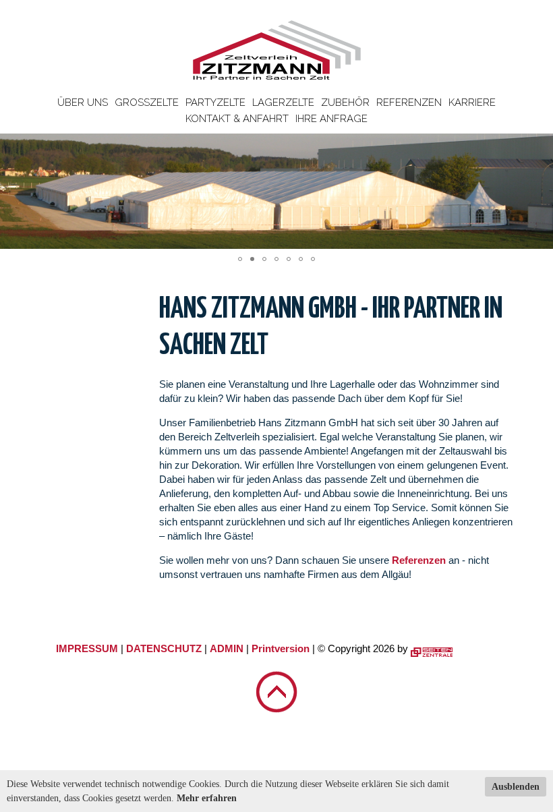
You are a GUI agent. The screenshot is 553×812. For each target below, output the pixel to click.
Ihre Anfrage (331, 119)
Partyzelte (215, 102)
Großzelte (147, 102)
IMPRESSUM (87, 648)
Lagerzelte (283, 102)
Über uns (82, 102)
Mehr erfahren (207, 798)
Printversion (281, 648)
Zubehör (345, 102)
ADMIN (226, 648)
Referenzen (409, 102)
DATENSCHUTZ (164, 648)
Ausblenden (516, 787)
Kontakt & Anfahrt (237, 119)
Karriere (472, 102)
